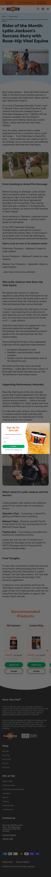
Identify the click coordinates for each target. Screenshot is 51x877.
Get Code (13, 446)
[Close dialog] (48, 424)
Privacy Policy (17, 449)
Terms (21, 449)
